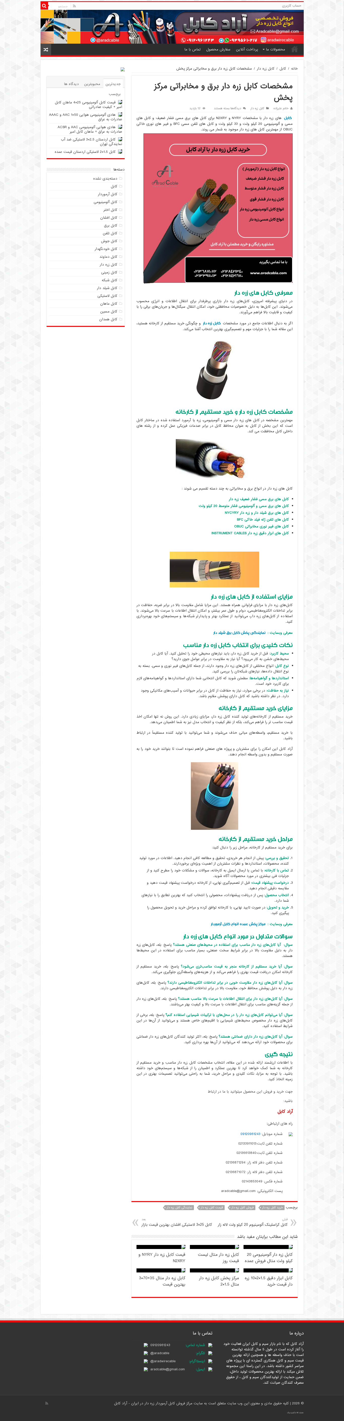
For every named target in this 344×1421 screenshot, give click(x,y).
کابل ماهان (108, 303)
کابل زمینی (109, 272)
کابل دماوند (108, 257)
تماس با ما (192, 49)
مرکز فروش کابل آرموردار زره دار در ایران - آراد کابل (154, 1403)
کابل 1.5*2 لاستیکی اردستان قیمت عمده (85, 152)
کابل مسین (108, 311)
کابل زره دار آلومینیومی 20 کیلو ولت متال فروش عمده (269, 1258)
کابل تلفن (110, 233)
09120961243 (250, 1134)
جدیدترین (113, 84)
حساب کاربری (291, 5)
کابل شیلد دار (107, 288)
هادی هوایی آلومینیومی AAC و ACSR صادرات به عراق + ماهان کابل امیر (90, 129)
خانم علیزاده (280, 108)
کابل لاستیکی (107, 296)
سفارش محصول (218, 49)
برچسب (115, 94)
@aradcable (159, 1353)
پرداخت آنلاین (247, 49)
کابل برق (110, 225)
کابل (283, 68)
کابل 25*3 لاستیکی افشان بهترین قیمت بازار (177, 1222)
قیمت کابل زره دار (212, 1207)
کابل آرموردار (107, 194)
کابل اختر (110, 210)
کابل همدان (108, 319)
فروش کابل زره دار (242, 1207)
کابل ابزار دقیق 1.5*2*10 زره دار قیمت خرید (269, 1281)
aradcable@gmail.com (167, 1369)
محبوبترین (92, 84)
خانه (294, 49)
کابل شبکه (109, 280)
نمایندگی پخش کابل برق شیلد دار (239, 633)
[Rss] (74, 6)
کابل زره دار (265, 68)
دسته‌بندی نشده (105, 178)
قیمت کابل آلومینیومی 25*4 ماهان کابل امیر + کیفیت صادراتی (88, 105)
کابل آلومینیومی (105, 202)
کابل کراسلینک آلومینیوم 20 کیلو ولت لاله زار (252, 1222)
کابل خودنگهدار (106, 249)
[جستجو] (44, 6)
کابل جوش (109, 241)
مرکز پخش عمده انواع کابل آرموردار (238, 924)
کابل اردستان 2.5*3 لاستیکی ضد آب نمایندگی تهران (91, 142)
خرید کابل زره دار (272, 1207)
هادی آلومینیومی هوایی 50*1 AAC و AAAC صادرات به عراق (85, 117)
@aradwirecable (163, 1361)
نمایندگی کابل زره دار (179, 1207)
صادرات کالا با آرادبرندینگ (295, 1412)
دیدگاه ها (71, 84)
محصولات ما (275, 49)
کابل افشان (108, 217)
